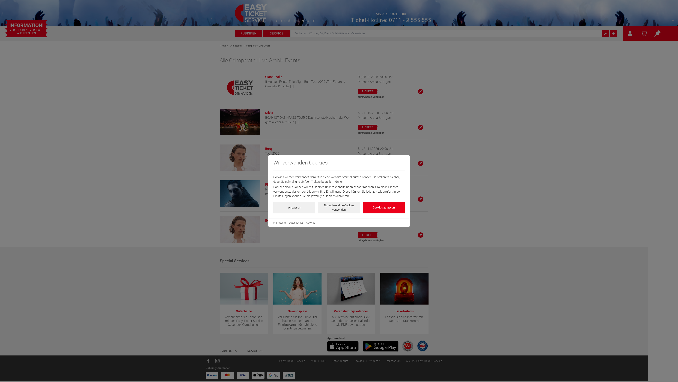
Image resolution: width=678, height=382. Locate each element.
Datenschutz (296, 222)
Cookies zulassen (384, 207)
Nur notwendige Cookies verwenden (339, 207)
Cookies (310, 222)
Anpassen (294, 207)
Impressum (279, 222)
